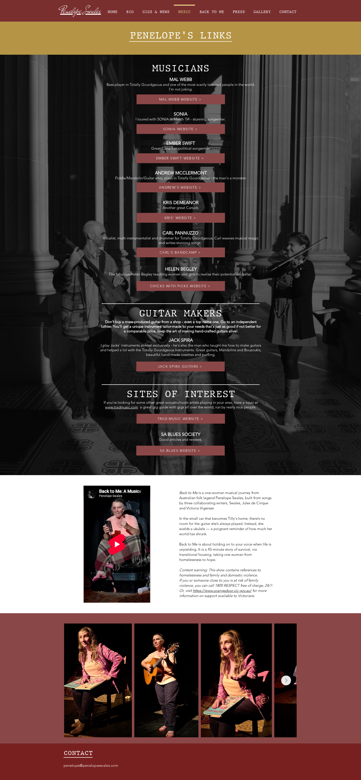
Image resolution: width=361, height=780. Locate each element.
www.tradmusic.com (121, 407)
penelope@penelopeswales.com (91, 765)
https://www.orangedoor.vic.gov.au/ (222, 590)
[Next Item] (286, 680)
